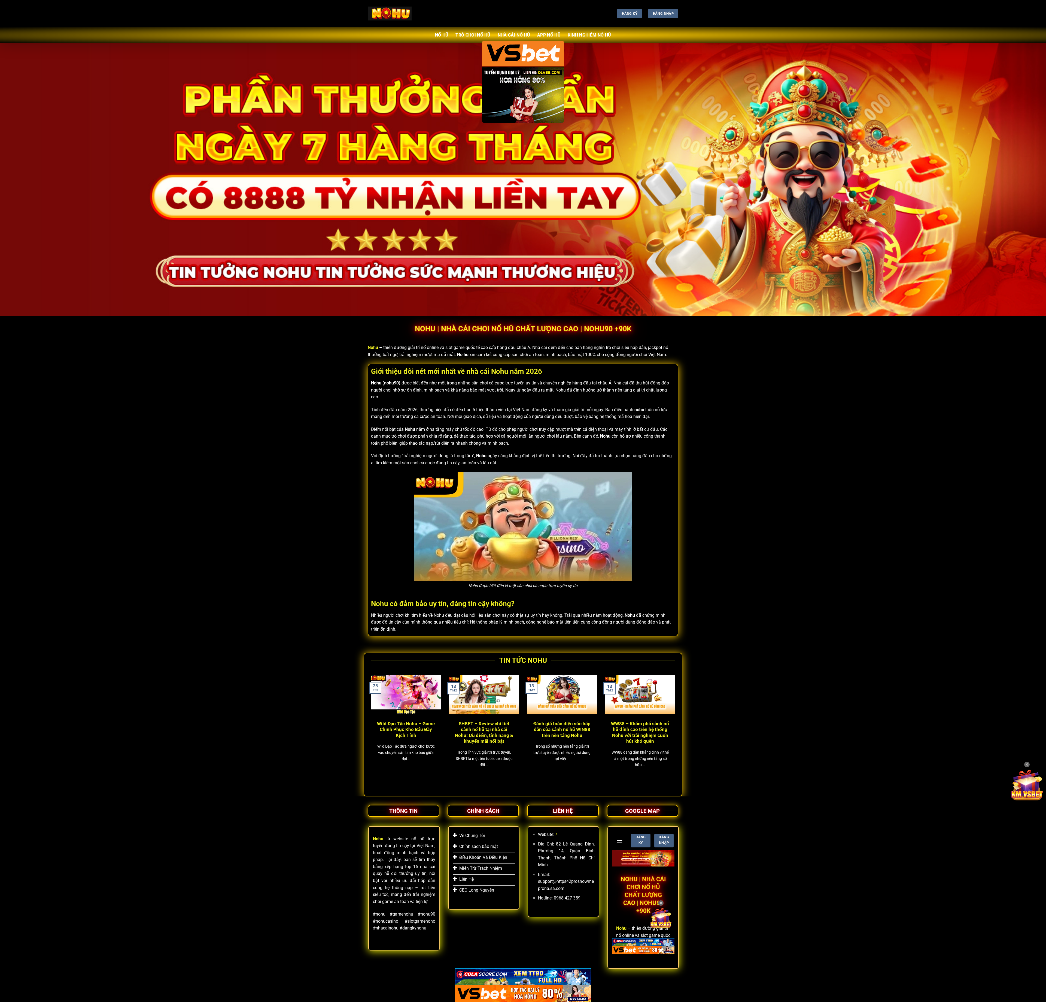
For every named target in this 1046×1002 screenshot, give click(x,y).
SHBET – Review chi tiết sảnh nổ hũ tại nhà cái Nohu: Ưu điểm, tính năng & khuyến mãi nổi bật (484, 732)
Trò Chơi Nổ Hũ (472, 35)
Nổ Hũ (442, 35)
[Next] (676, 729)
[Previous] (370, 729)
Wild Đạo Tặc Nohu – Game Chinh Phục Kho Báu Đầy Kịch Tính (406, 729)
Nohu (373, 347)
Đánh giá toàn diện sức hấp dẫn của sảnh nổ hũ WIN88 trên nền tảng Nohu (562, 729)
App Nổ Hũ (549, 35)
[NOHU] (390, 13)
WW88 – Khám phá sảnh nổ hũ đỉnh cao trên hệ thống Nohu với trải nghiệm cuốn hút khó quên (640, 732)
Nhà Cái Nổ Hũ (514, 35)
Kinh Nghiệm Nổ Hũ (589, 35)
